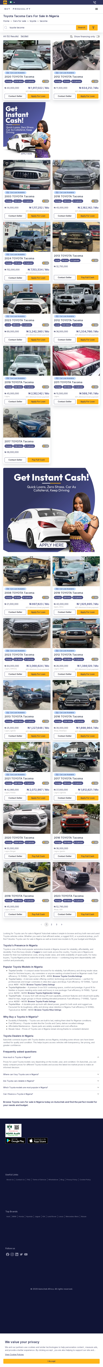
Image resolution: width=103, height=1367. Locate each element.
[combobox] (12, 2)
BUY (7, 9)
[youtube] (26, 1254)
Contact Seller (15, 96)
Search (81, 27)
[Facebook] (7, 1254)
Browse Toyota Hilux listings (47, 1010)
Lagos (37, 952)
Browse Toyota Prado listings (42, 1001)
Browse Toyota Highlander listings (44, 993)
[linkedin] (16, 1254)
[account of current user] (96, 9)
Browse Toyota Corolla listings (67, 976)
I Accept (51, 1361)
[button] (51, 1057)
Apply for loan (38, 96)
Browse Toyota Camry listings (41, 984)
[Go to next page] (62, 924)
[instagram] (12, 1254)
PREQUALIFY (22, 9)
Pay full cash (87, 277)
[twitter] (21, 1254)
